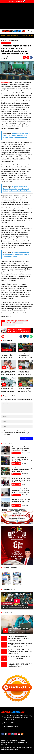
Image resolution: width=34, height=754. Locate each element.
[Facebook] (20, 336)
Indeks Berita (13, 740)
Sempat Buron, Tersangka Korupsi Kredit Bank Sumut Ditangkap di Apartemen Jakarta (7, 355)
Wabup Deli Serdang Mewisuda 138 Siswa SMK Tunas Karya (19, 657)
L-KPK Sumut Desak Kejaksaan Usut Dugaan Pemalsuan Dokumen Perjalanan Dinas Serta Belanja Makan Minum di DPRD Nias (8, 390)
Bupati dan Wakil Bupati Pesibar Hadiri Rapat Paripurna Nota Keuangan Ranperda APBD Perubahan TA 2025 (20, 644)
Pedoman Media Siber (8, 742)
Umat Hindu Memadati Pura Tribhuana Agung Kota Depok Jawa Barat (20, 664)
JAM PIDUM (11, 320)
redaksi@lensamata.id (11, 726)
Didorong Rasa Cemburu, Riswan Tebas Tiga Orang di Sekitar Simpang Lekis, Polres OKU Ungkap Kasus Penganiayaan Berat (22, 450)
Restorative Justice (9, 325)
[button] (29, 31)
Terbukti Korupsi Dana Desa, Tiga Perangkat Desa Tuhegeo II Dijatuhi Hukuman (22, 469)
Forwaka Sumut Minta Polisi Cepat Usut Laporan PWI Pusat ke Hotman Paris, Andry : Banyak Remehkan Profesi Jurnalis (8, 372)
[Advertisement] (17, 15)
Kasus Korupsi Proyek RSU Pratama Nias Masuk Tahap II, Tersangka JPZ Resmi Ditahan (21, 490)
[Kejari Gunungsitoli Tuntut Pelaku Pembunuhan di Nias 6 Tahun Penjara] (5, 502)
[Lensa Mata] (13, 31)
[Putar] (4, 608)
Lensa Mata (5, 83)
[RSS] (22, 734)
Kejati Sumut (7, 323)
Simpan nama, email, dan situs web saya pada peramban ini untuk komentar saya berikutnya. (16, 432)
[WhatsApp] (31, 336)
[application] (17, 600)
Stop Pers (4, 744)
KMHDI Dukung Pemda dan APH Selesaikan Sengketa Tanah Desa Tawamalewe (18, 637)
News (20, 350)
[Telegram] (27, 336)
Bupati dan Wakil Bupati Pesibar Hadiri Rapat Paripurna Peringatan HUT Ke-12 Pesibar (20, 650)
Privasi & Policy (22, 742)
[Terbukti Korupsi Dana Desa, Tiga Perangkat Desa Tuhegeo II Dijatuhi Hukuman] (5, 471)
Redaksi (3, 57)
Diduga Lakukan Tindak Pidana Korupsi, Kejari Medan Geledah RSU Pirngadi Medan (21, 480)
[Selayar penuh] (30, 608)
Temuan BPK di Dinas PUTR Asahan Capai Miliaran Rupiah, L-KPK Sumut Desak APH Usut (25, 390)
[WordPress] (12, 734)
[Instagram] (15, 734)
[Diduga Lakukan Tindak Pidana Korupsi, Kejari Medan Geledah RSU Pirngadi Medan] (5, 481)
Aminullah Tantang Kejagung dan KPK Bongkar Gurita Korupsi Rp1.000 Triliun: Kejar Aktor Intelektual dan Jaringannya (25, 355)
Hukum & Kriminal (6, 43)
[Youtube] (19, 734)
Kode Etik (22, 740)
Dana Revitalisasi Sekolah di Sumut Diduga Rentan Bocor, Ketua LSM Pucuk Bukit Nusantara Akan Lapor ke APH (25, 372)
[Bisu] (27, 608)
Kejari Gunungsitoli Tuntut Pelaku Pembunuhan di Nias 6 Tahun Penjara (22, 501)
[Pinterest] (9, 734)
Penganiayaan (18, 323)
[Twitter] (24, 336)
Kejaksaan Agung (23, 320)
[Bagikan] (31, 57)
